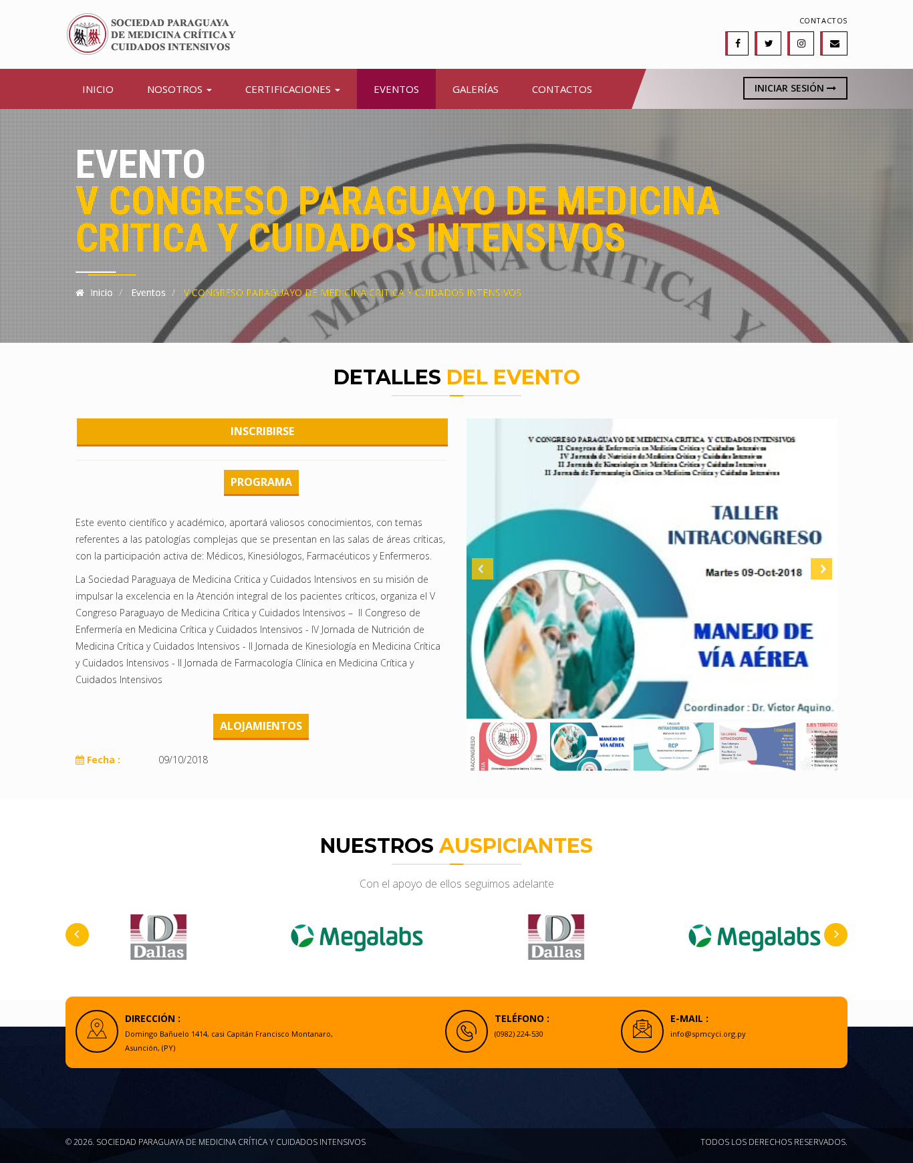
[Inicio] (151, 33)
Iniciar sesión (791, 88)
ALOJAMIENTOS (261, 726)
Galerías (475, 89)
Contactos (823, 20)
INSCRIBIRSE (262, 431)
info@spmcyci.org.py (708, 1034)
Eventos (396, 89)
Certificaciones (289, 89)
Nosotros (176, 89)
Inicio (98, 89)
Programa (261, 482)
